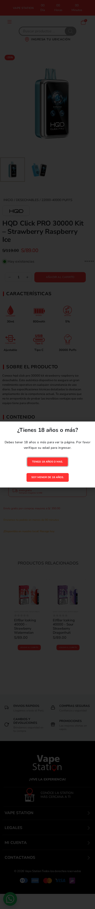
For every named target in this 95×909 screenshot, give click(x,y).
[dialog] (47, 454)
